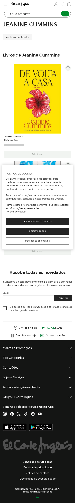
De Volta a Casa (11, 139)
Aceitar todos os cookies (37, 221)
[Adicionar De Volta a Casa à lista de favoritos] (68, 68)
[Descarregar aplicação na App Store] (14, 427)
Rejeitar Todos (37, 231)
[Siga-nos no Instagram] (5, 414)
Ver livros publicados (17, 37)
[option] (37, 99)
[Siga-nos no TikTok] (26, 414)
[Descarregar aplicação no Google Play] (41, 427)
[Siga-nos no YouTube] (40, 414)
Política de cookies (16, 211)
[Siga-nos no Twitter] (19, 414)
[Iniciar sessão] (56, 4)
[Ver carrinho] (69, 4)
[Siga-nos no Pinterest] (33, 414)
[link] (37, 99)
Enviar (63, 298)
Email (6, 292)
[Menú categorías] (6, 4)
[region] (37, 207)
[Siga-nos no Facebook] (12, 414)
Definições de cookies (37, 241)
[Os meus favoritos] (62, 4)
